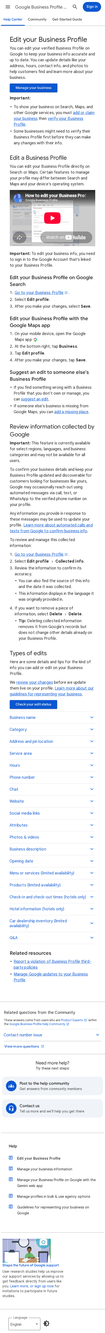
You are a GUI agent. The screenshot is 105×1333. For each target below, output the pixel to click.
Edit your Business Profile (39, 1158)
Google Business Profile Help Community (37, 1024)
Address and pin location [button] (31, 741)
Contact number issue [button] (23, 1035)
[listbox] (24, 1324)
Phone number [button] (22, 777)
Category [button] (18, 729)
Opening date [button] (21, 861)
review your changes (34, 682)
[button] (8, 7)
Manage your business (34, 88)
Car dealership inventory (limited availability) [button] (38, 923)
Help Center (12, 19)
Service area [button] (21, 753)
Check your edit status (33, 704)
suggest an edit (34, 399)
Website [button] (17, 801)
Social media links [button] (25, 813)
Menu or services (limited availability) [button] (42, 873)
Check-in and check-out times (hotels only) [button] (48, 897)
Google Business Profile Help (41, 7)
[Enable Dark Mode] (46, 1323)
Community (37, 19)
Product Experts (72, 1020)
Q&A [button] (14, 937)
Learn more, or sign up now (32, 1286)
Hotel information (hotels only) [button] (37, 909)
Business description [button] (28, 849)
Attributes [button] (19, 825)
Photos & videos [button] (24, 837)
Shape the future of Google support (30, 1265)
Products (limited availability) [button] (35, 885)
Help (13, 1146)
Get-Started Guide (67, 19)
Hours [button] (15, 765)
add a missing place (71, 411)
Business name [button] (23, 717)
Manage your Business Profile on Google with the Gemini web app (56, 1183)
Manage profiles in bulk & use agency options (53, 1196)
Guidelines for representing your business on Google (53, 1210)
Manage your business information (44, 1169)
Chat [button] (14, 789)
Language (20, 1317)
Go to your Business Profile (39, 292)
